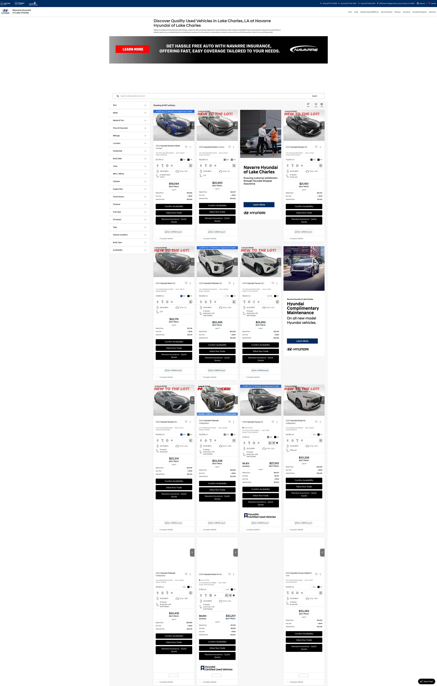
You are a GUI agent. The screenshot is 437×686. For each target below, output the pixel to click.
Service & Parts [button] (386, 12)
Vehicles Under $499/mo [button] (369, 12)
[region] (174, 197)
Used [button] (356, 12)
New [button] (350, 12)
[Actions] (190, 147)
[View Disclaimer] (172, 165)
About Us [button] (432, 12)
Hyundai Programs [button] (420, 12)
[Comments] (190, 165)
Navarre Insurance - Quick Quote (173, 220)
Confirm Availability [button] (174, 206)
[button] (192, 125)
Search (314, 96)
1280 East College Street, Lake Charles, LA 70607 (397, 3)
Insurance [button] (406, 12)
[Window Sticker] (273, 442)
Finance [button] (398, 12)
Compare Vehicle (166, 239)
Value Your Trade (174, 212)
